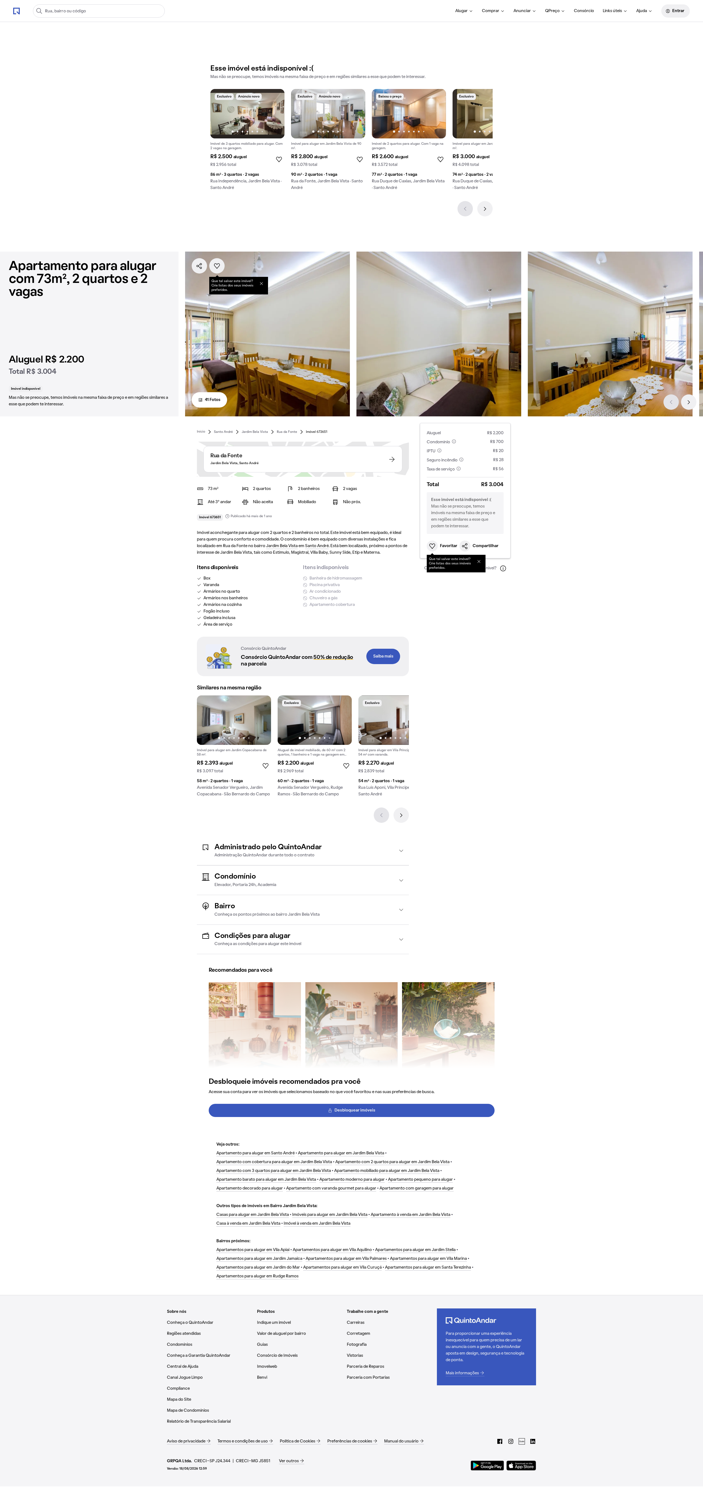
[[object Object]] (261, 283)
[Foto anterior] (220, 113)
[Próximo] (485, 208)
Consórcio (584, 11)
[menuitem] (464, 11)
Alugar (461, 11)
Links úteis (612, 11)
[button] (303, 850)
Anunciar (522, 11)
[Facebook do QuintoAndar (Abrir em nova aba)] (499, 1441)
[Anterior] (465, 208)
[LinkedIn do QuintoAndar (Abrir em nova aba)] (532, 1441)
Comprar (490, 11)
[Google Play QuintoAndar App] (487, 1465)
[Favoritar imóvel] (217, 266)
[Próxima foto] (274, 113)
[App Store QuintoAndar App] (521, 1465)
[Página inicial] (16, 11)
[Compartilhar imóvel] (199, 266)
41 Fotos (213, 400)
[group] (247, 141)
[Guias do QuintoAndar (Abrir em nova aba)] (521, 1441)
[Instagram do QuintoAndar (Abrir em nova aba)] (510, 1441)
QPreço (552, 11)
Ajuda (641, 11)
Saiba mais (383, 656)
